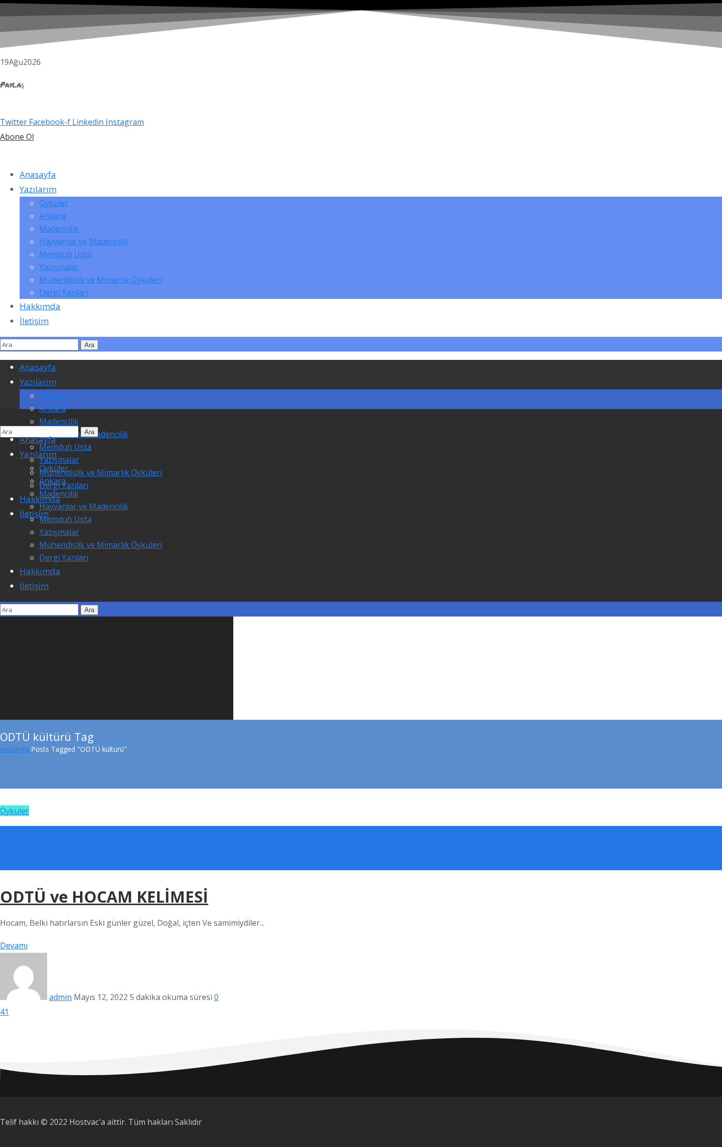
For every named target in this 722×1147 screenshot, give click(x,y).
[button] (361, 136)
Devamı (14, 945)
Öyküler (14, 810)
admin (60, 997)
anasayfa (14, 749)
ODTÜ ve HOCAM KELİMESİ (104, 896)
